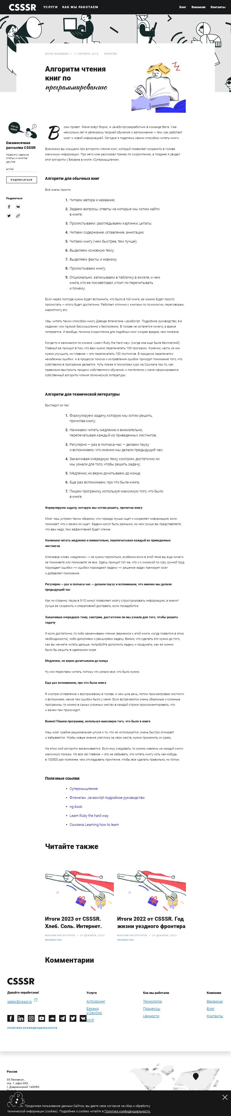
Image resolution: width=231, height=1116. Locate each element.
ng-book (76, 806)
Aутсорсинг (95, 1001)
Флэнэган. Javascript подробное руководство (107, 797)
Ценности (151, 1016)
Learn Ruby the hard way (89, 816)
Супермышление (84, 788)
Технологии (152, 1001)
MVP (90, 1020)
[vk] (18, 206)
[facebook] (9, 206)
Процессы (151, 1009)
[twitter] (9, 215)
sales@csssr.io (19, 1002)
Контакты (218, 7)
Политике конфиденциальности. (128, 1111)
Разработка (53, 940)
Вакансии (198, 7)
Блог (182, 7)
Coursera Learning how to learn (94, 825)
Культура (110, 54)
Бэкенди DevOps (94, 1011)
